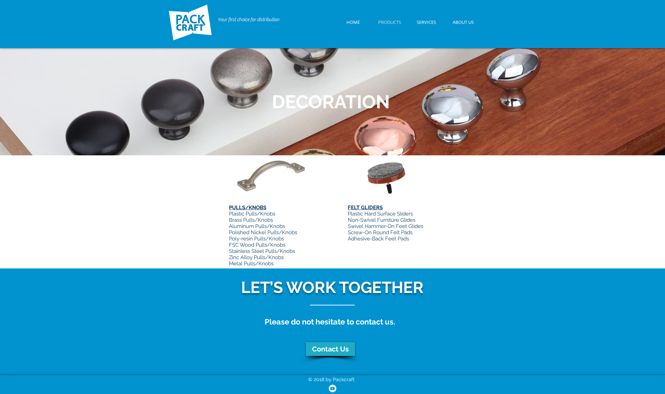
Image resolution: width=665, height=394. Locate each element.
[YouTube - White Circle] (332, 388)
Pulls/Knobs (270, 226)
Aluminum (242, 226)
